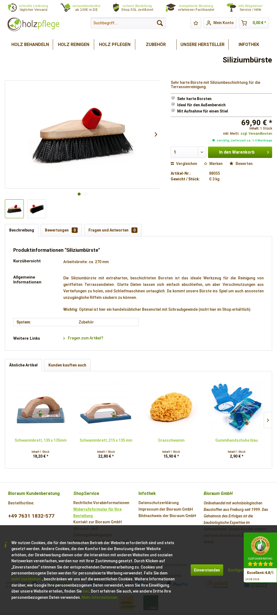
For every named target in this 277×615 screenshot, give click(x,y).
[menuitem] (253, 8)
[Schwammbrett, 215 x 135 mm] (106, 406)
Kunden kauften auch (67, 365)
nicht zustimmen (26, 579)
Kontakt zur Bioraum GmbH (97, 522)
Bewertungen (60, 230)
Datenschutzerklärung (158, 503)
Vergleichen (186, 163)
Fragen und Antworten (112, 230)
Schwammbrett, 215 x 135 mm (106, 440)
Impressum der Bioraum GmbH (165, 509)
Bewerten (244, 163)
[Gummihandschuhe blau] (236, 406)
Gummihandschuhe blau (236, 440)
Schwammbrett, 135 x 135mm (41, 440)
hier (86, 591)
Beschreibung (21, 230)
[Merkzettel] (195, 23)
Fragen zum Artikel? (85, 338)
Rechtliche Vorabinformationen (101, 503)
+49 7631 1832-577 (31, 516)
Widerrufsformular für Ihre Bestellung (97, 512)
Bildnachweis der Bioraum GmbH (167, 516)
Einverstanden (207, 570)
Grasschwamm (171, 440)
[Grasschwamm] (171, 406)
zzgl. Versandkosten (256, 133)
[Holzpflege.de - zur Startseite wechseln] (33, 24)
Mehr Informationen (99, 597)
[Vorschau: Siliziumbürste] (14, 208)
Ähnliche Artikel (23, 365)
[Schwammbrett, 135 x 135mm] (40, 406)
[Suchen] (160, 23)
